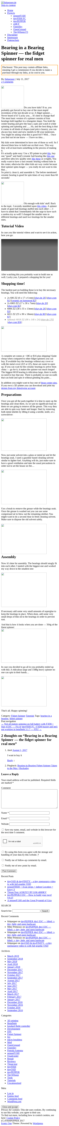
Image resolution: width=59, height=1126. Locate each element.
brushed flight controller (18, 1026)
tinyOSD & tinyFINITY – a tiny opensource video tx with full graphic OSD (29, 944)
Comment (6, 788)
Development (13, 1029)
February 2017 (14, 997)
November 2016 (15, 1005)
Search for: (6, 911)
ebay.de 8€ (40, 314)
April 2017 (12, 991)
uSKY (16, 24)
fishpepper (10, 79)
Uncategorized (14, 1083)
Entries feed (13, 1096)
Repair (10, 1058)
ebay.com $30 (14, 322)
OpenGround (19, 29)
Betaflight (12, 1023)
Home (10, 10)
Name (5, 813)
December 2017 (15, 969)
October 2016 (13, 1007)
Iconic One (6, 1123)
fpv (8, 1037)
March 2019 (13, 956)
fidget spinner (16, 718)
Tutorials (30, 716)
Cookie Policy (13, 1118)
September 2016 (15, 1010)
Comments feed (14, 1098)
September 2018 (15, 959)
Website (5, 824)
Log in (10, 1093)
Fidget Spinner (18, 716)
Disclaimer (12, 34)
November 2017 (15, 972)
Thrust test (12, 1064)
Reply (10, 760)
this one (50, 156)
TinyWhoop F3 (20, 32)
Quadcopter (12, 1056)
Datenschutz (13, 40)
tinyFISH (11, 1067)
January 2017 (13, 999)
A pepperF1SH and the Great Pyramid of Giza (29, 900)
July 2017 (12, 983)
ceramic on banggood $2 (23, 300)
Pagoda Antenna (15, 1050)
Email (5, 818)
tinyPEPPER (19, 21)
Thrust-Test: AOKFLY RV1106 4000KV (27, 892)
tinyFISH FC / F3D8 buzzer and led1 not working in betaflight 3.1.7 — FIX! (29, 728)
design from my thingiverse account (18, 388)
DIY (9, 1031)
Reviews (11, 1061)
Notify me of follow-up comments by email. (26, 860)
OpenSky (17, 26)
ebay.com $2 (14, 306)
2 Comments (7, 82)
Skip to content (8, 5)
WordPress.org (14, 1101)
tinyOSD (11, 1069)
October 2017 (13, 975)
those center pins (49, 382)
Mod (9, 1042)
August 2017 (13, 980)
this (49, 153)
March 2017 (13, 994)
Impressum (12, 37)
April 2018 (12, 964)
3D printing (12, 1020)
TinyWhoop (13, 1075)
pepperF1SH (19, 15)
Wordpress (38, 1123)
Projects (11, 13)
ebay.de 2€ (40, 298)
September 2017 (15, 978)
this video (41, 206)
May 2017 (12, 988)
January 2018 (13, 967)
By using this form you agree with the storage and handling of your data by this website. (26, 853)
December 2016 (15, 1002)
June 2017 (12, 986)
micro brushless (14, 1039)
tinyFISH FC (19, 18)
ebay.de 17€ (47, 319)
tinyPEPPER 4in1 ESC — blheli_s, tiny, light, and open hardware (31, 922)
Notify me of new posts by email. (21, 865)
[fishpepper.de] (8, 2)
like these (36, 158)
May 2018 (12, 961)
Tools (10, 1077)
